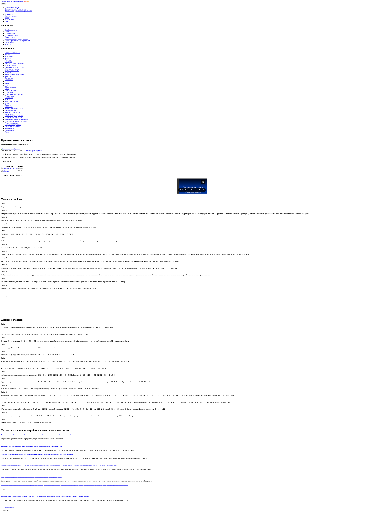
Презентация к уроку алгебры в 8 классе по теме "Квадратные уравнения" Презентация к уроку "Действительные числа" (32, 446)
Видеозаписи (9, 130)
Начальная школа (10, 16)
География (8, 60)
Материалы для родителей (14, 116)
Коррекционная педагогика (14, 74)
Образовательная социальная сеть (16, 2)
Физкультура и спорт (12, 101)
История (8, 72)
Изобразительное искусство (14, 67)
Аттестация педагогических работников (18, 11)
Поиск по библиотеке (12, 53)
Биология (8, 58)
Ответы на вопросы (11, 35)
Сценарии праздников (12, 126)
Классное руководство (12, 112)
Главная (7, 32)
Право (7, 89)
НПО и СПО (9, 19)
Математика (9, 80)
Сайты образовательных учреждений (17, 41)
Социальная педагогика (13, 125)
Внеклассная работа (11, 110)
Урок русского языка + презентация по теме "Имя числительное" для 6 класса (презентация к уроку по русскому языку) (31, 477)
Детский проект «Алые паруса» (15, 9)
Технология (9, 98)
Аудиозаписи (9, 128)
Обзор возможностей (12, 7)
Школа (7, 18)
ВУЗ (6, 21)
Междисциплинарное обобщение (16, 119)
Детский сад (9, 14)
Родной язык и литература (14, 94)
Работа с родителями (12, 123)
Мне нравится (9, 507)
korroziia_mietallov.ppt (10, 168)
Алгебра (7, 54)
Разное (7, 132)
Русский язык (9, 96)
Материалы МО (10, 114)
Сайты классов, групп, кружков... (16, 39)
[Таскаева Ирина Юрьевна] (10, 149)
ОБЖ (6, 85)
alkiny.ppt (6, 171)
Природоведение (10, 90)
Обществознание (10, 87)
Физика (7, 99)
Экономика (8, 107)
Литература (9, 78)
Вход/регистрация (11, 30)
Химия (7, 103)
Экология (8, 105)
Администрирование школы (14, 108)
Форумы (8, 44)
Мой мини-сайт (10, 33)
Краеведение (9, 76)
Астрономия (9, 56)
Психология (9, 92)
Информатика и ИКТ (12, 71)
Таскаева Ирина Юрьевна (33, 151)
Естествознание (10, 65)
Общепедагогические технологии (16, 121)
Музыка (7, 83)
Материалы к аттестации (13, 117)
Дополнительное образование (15, 63)
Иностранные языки (12, 69)
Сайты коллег (9, 42)
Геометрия (8, 62)
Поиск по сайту (10, 37)
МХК (6, 81)
